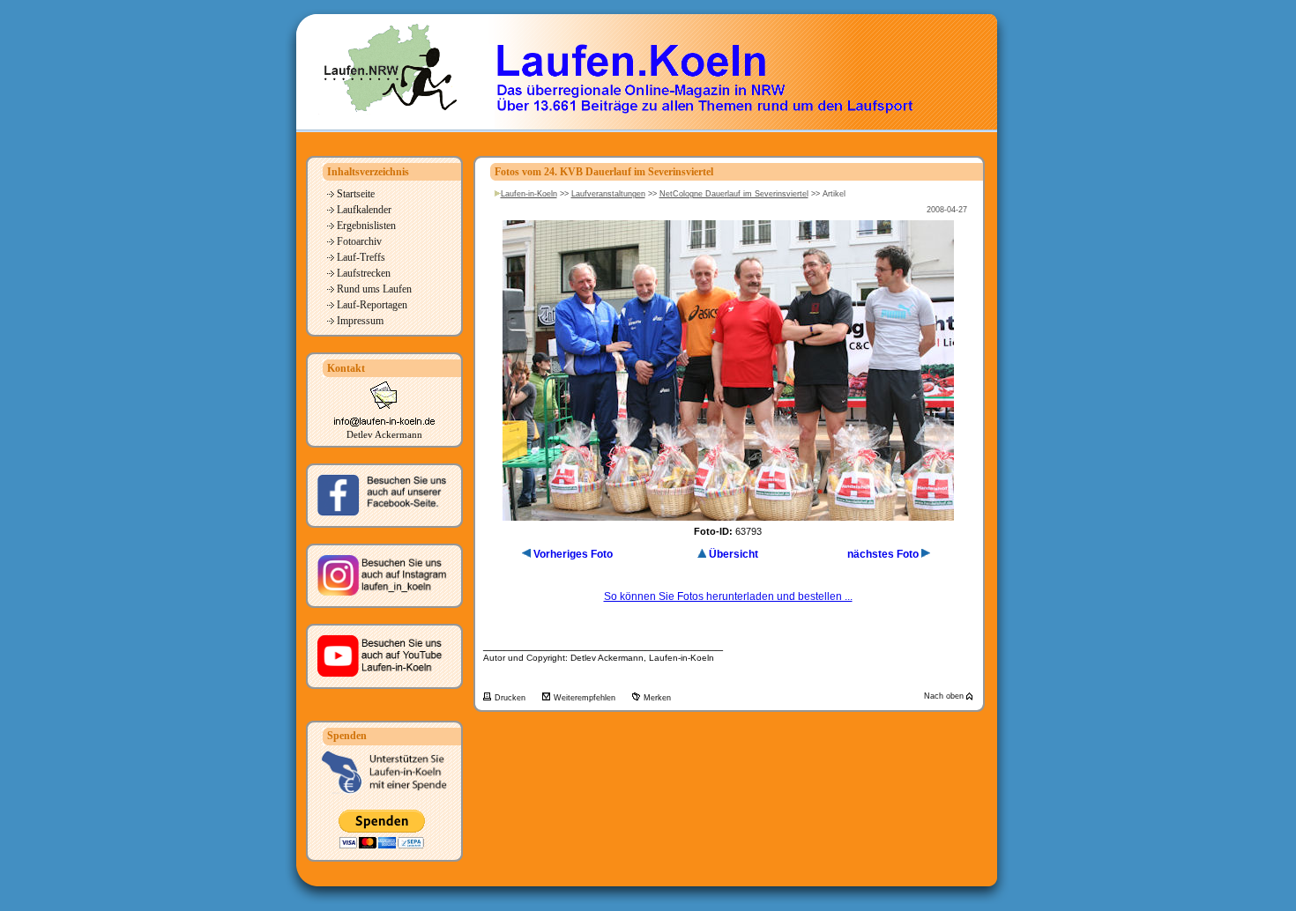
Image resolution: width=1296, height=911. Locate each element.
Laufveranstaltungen (608, 193)
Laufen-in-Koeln (529, 193)
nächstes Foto (883, 554)
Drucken (511, 697)
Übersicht (733, 554)
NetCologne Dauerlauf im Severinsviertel (733, 193)
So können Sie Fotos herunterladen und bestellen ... (728, 596)
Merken (657, 697)
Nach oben (945, 696)
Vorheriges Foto (573, 554)
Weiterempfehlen (586, 697)
